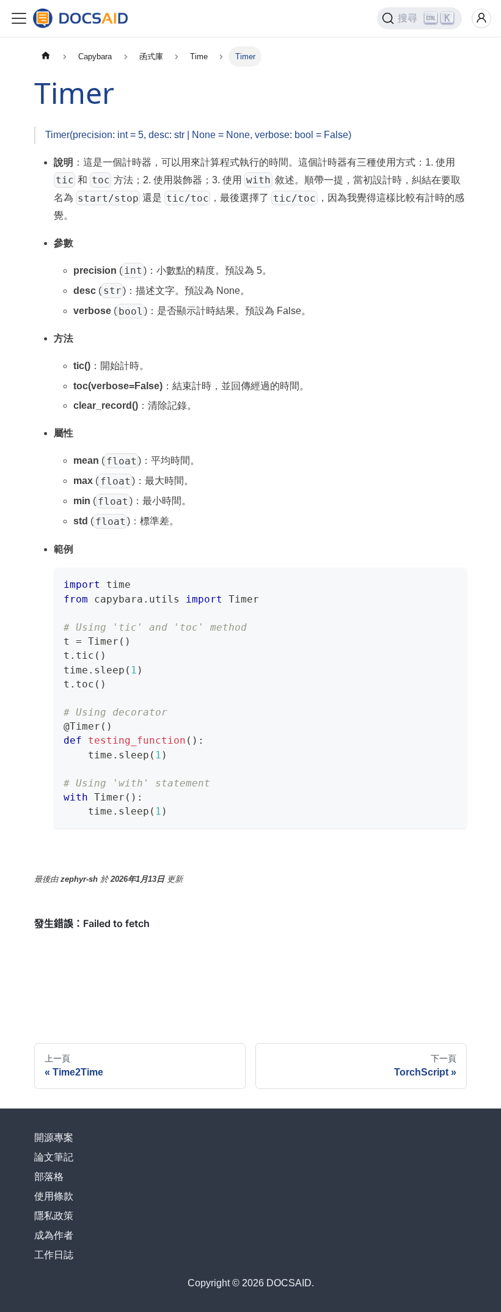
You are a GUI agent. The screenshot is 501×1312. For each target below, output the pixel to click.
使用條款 (53, 1196)
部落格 (49, 1176)
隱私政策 (53, 1216)
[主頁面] (45, 56)
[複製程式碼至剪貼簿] (452, 583)
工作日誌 (53, 1255)
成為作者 (53, 1235)
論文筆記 (53, 1157)
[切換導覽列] (19, 18)
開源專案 (53, 1137)
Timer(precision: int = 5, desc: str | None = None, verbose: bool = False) (198, 135)
